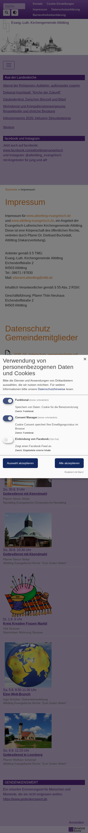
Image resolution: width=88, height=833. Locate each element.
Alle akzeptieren (69, 463)
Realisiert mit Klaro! (73, 472)
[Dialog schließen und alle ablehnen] (85, 357)
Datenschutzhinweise (51, 389)
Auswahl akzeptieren (20, 463)
